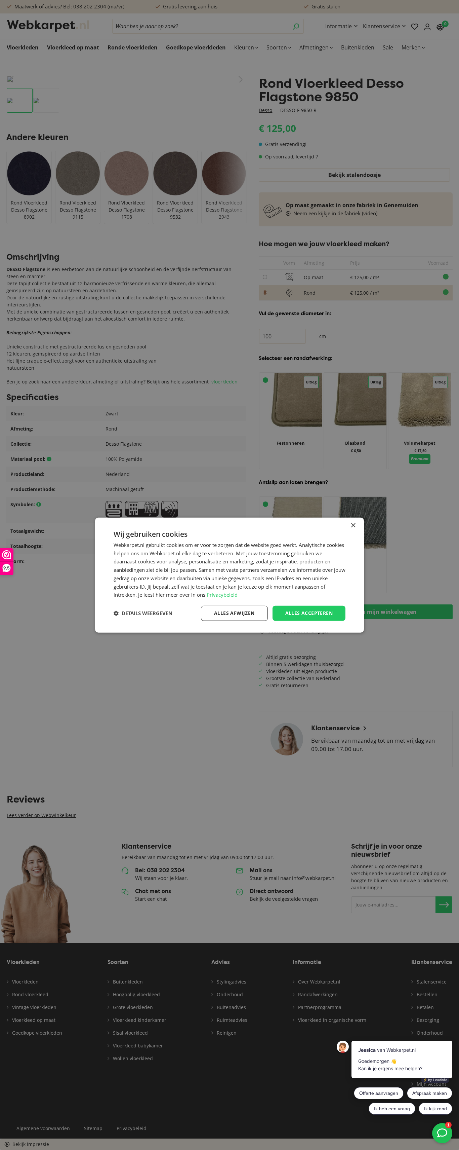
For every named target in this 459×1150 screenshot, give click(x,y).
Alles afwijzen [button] (234, 613)
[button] (143, 613)
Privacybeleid (222, 594)
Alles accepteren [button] (309, 613)
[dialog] (229, 574)
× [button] (353, 525)
